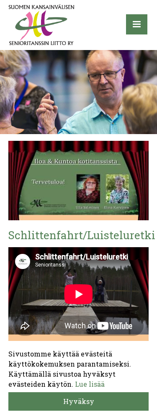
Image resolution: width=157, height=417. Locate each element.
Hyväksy (78, 401)
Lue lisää (90, 384)
